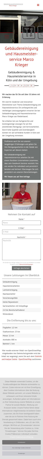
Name (21, 219)
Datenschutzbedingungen (26, 264)
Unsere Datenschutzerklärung (21, 437)
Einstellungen (21, 453)
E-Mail (22, 228)
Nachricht (21, 237)
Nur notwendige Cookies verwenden (21, 448)
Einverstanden (21, 442)
